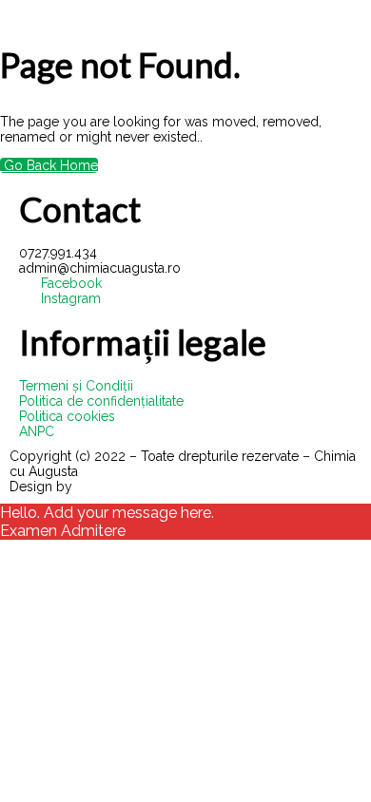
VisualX (99, 486)
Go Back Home (49, 165)
